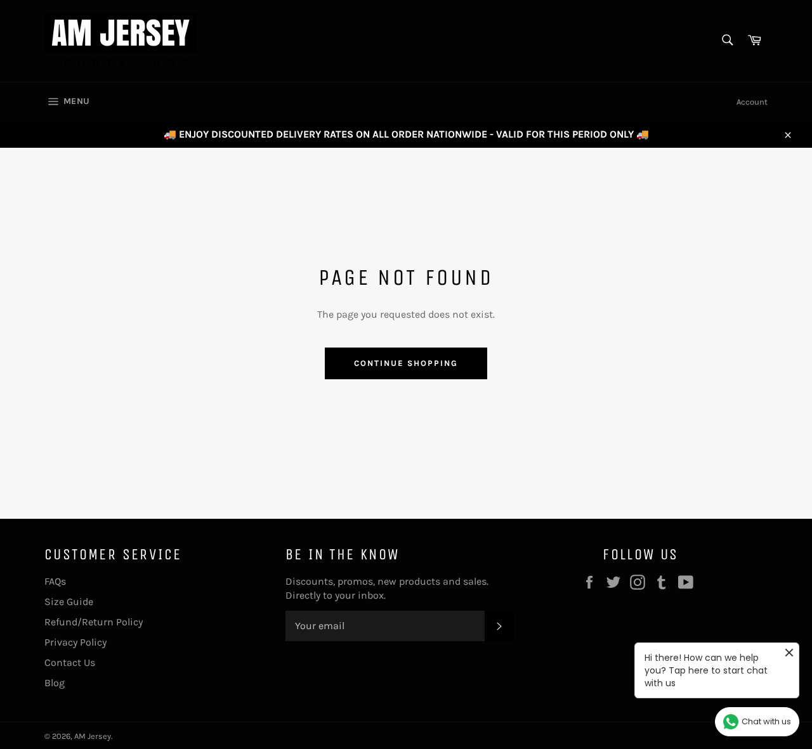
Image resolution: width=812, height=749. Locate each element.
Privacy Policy (75, 642)
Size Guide (68, 602)
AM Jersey (92, 736)
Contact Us (69, 662)
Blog (54, 683)
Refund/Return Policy (93, 622)
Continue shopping (405, 363)
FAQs (55, 581)
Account (752, 102)
